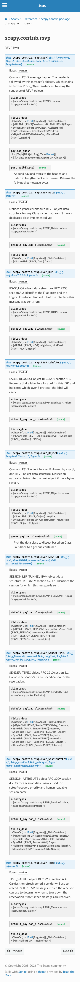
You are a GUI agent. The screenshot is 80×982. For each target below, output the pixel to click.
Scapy (42, 5)
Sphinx (22, 971)
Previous (16, 950)
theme (42, 971)
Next (66, 950)
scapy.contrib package (55, 19)
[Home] (6, 19)
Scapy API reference (24, 19)
